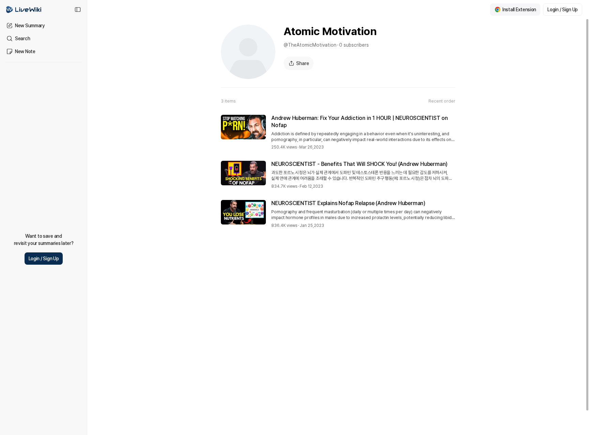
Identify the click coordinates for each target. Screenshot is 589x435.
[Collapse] (77, 9)
